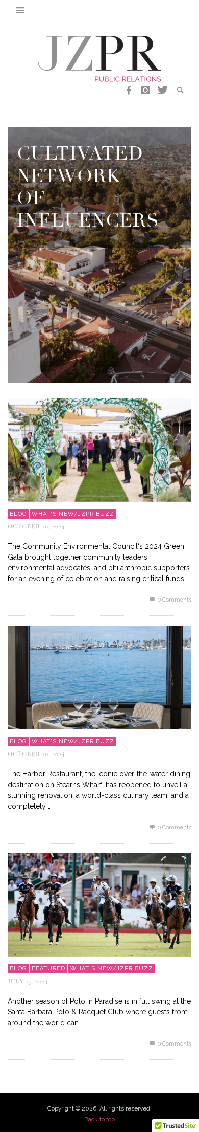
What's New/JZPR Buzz (73, 513)
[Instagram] (145, 90)
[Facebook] (129, 90)
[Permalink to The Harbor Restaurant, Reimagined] (99, 677)
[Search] (20, 10)
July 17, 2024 (28, 981)
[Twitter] (161, 90)
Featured (48, 968)
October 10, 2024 (36, 526)
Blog (18, 513)
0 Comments (173, 599)
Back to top (99, 1119)
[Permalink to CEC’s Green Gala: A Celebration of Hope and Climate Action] (99, 449)
